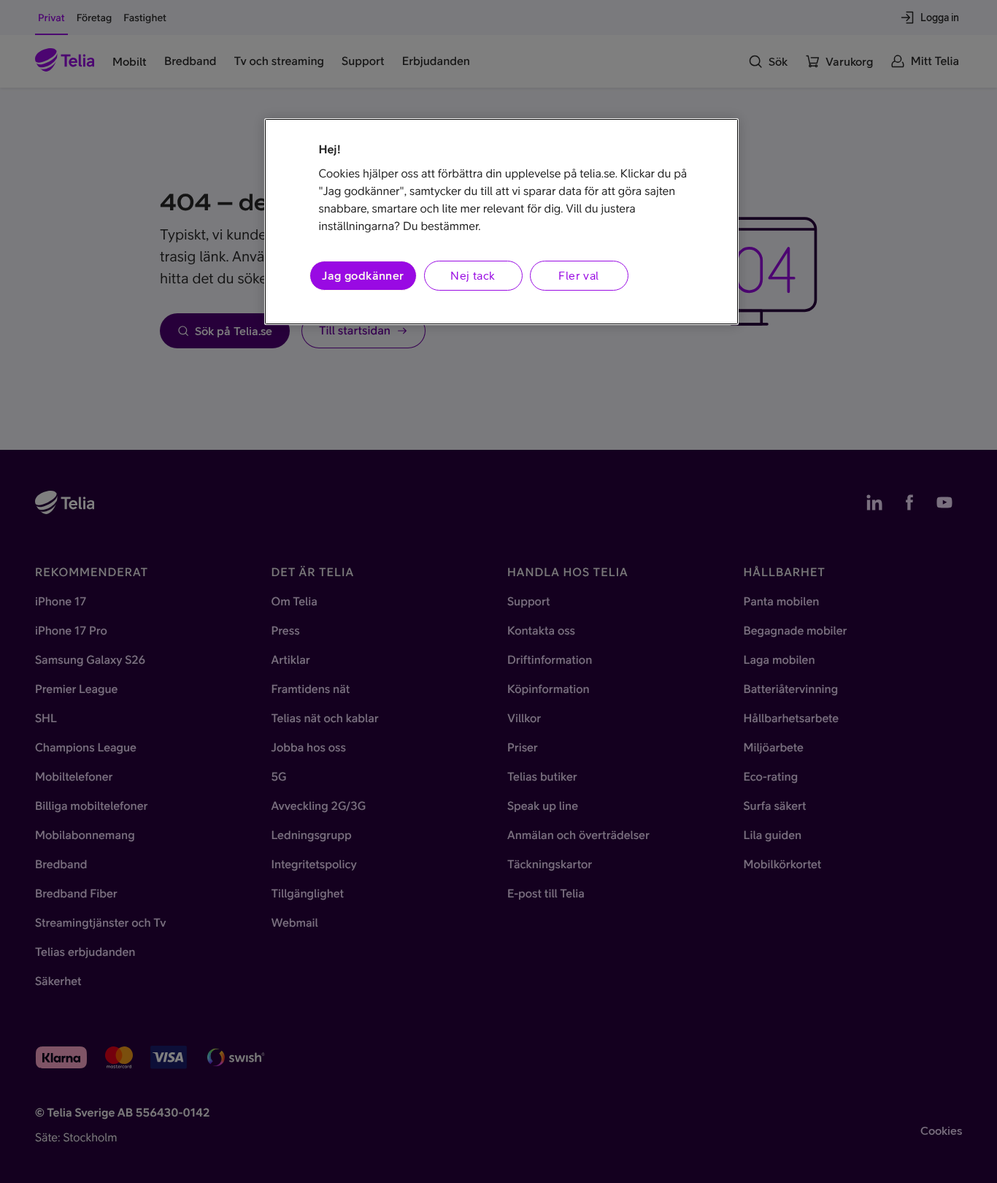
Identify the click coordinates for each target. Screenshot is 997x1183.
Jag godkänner (363, 275)
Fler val (578, 275)
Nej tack (472, 275)
